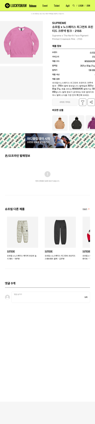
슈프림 (92, 52)
